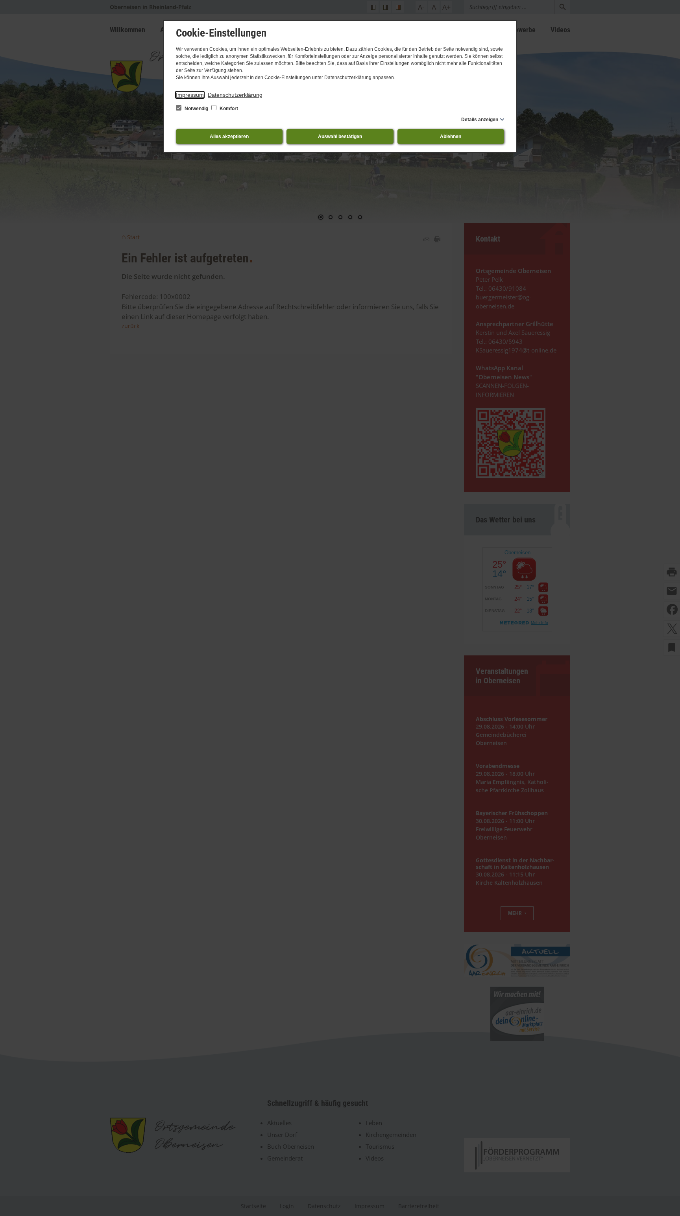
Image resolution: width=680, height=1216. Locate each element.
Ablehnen (450, 136)
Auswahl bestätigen (340, 136)
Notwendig (196, 108)
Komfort (228, 108)
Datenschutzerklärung (235, 95)
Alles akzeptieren (229, 136)
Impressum (190, 95)
